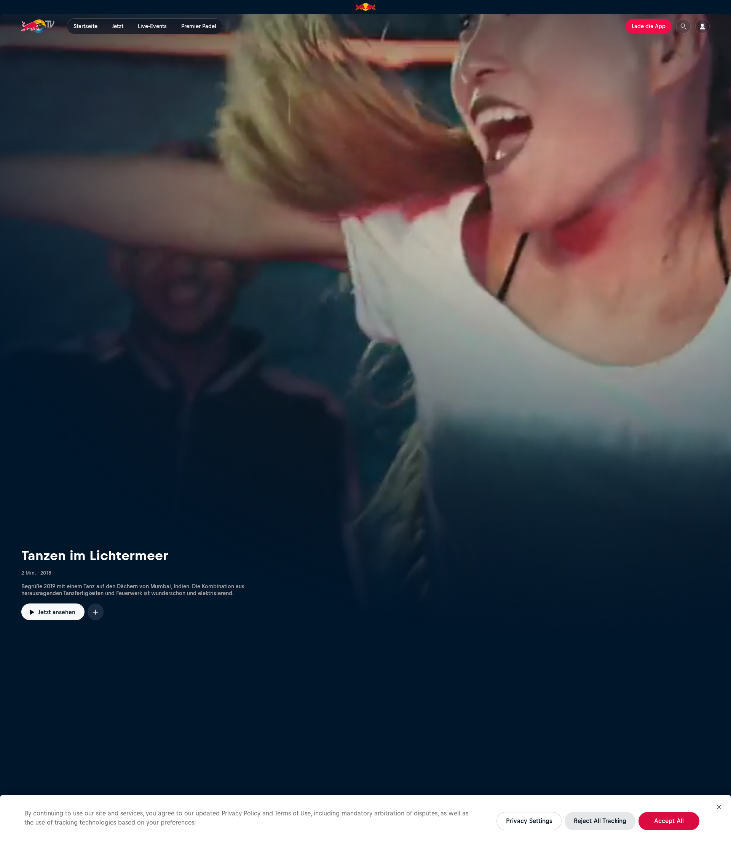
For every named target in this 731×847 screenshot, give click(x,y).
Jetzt (117, 26)
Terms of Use (293, 813)
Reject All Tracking (600, 820)
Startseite (85, 26)
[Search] (683, 26)
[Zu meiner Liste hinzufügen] (96, 611)
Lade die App (649, 26)
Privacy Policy (241, 813)
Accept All (669, 820)
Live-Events (152, 26)
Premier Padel (198, 26)
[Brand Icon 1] (366, 7)
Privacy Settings (529, 820)
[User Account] (702, 26)
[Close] (718, 807)
